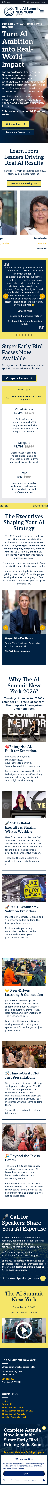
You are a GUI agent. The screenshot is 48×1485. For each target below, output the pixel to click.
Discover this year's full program (24, 1452)
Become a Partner (16, 132)
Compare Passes (17, 378)
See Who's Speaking (21, 183)
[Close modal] (44, 1428)
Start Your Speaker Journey (20, 1278)
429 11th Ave (8, 1379)
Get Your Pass (13, 124)
